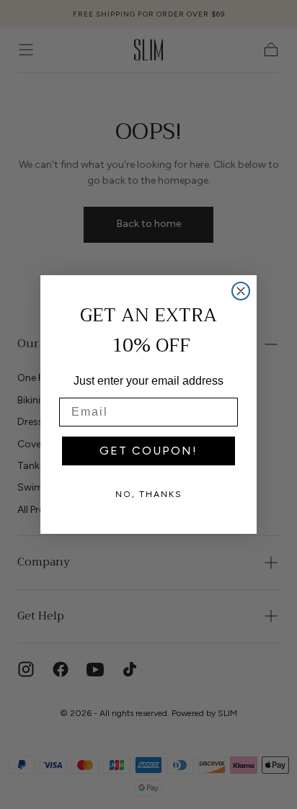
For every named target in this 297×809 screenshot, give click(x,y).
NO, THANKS (148, 494)
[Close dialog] (240, 291)
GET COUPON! (148, 450)
